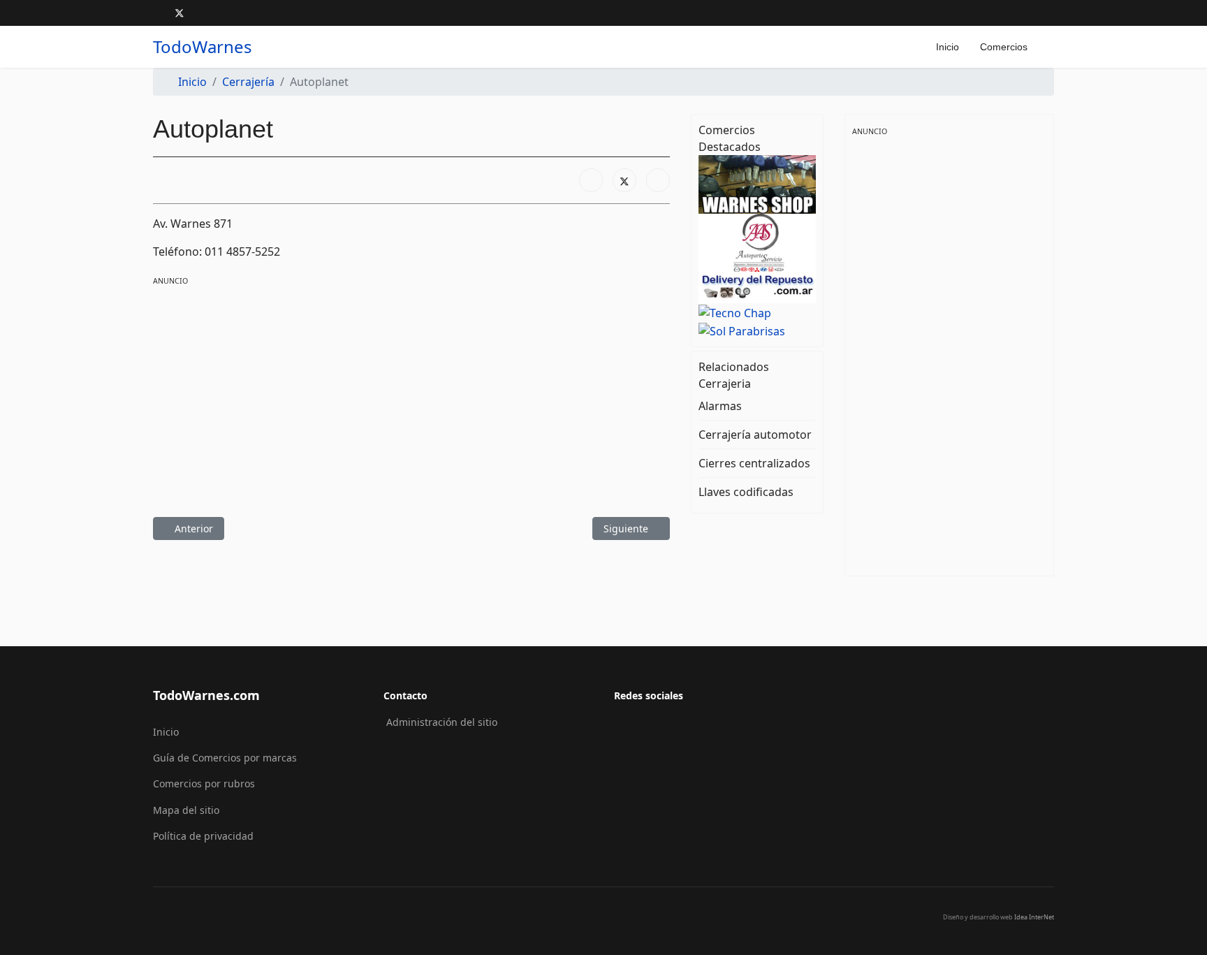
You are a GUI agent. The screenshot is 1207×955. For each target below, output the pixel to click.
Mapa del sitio (186, 810)
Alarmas (720, 406)
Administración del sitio (441, 722)
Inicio (947, 46)
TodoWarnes (202, 46)
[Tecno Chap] (757, 311)
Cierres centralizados (754, 463)
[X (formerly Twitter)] (624, 180)
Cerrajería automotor (755, 434)
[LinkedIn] (658, 180)
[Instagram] (202, 13)
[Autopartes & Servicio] (757, 241)
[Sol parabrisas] (757, 329)
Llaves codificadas (745, 492)
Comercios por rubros (204, 783)
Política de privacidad (203, 836)
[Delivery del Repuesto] (757, 286)
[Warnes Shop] (757, 183)
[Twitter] (179, 13)
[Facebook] (157, 13)
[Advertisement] (411, 385)
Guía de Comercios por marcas (225, 757)
